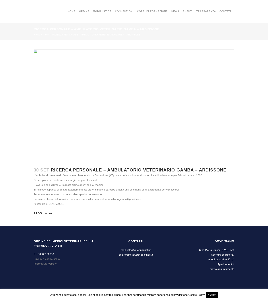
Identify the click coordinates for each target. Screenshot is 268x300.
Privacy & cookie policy (47, 258)
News (46, 34)
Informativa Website (45, 263)
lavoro (48, 213)
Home (37, 34)
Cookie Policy (196, 294)
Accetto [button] (212, 295)
